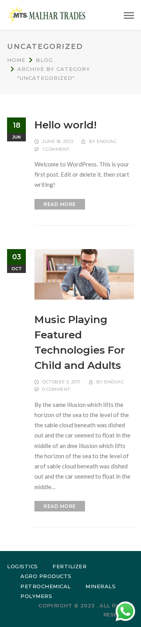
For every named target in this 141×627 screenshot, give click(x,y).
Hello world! (65, 125)
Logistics (22, 566)
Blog (44, 60)
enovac (106, 141)
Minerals (100, 586)
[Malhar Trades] (46, 14)
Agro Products (46, 576)
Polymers (36, 596)
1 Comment (56, 149)
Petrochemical (45, 586)
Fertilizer (69, 566)
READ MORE (59, 204)
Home (16, 60)
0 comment (56, 389)
